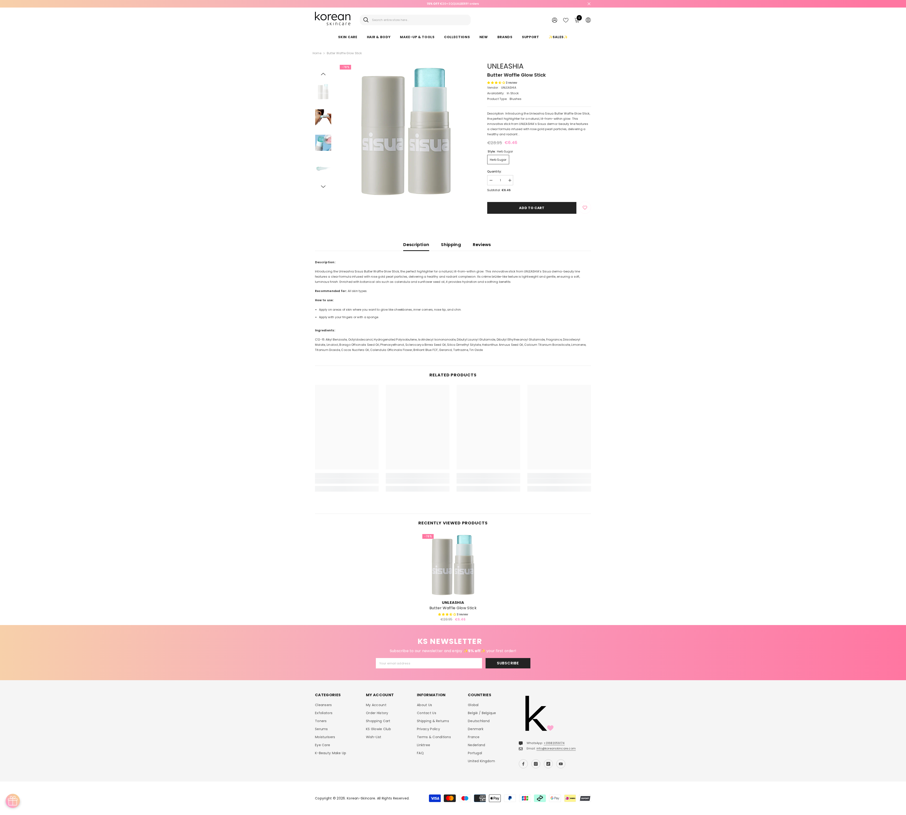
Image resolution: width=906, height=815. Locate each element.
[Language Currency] (588, 20)
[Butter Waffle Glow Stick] (453, 565)
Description (416, 244)
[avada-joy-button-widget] (13, 801)
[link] (347, 481)
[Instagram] (535, 763)
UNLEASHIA (505, 66)
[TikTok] (548, 763)
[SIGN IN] (554, 20)
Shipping (451, 244)
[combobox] (420, 20)
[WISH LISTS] (565, 19)
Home (317, 53)
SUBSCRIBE (508, 663)
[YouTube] (560, 763)
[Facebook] (523, 763)
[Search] (415, 20)
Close (589, 4)
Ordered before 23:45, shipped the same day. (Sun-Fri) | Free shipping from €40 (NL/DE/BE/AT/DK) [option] (453, 4)
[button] (323, 74)
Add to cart (532, 208)
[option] (406, 131)
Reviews (482, 244)
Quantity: (494, 171)
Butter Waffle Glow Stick (453, 608)
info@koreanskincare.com (556, 748)
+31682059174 (554, 743)
